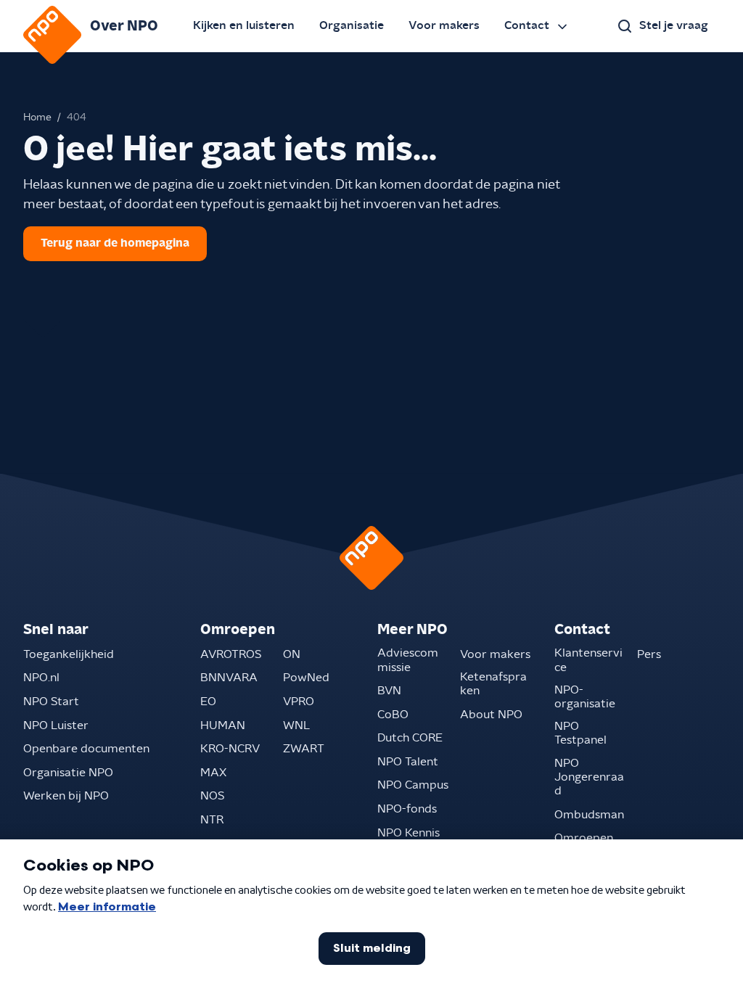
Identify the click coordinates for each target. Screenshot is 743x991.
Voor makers (444, 25)
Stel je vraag (673, 25)
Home (37, 117)
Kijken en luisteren (244, 25)
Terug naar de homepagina (115, 243)
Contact (526, 25)
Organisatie (351, 25)
